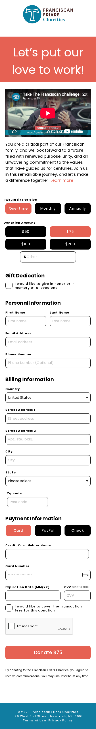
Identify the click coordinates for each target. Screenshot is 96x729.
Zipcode (14, 493)
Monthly (48, 208)
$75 (70, 231)
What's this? (81, 587)
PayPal (48, 530)
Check (77, 530)
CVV (77, 587)
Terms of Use (34, 720)
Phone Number (18, 354)
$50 (25, 231)
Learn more (62, 180)
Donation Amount (19, 223)
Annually (77, 208)
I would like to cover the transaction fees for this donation (48, 608)
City (9, 451)
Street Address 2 (20, 431)
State (10, 472)
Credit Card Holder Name (28, 545)
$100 (25, 244)
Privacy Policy (60, 720)
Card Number (17, 566)
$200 (70, 244)
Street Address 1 (20, 410)
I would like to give (20, 200)
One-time (18, 208)
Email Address (18, 333)
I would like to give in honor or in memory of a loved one (45, 286)
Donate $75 (48, 652)
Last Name (59, 312)
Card (18, 530)
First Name (15, 312)
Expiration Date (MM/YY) (27, 587)
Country (12, 389)
